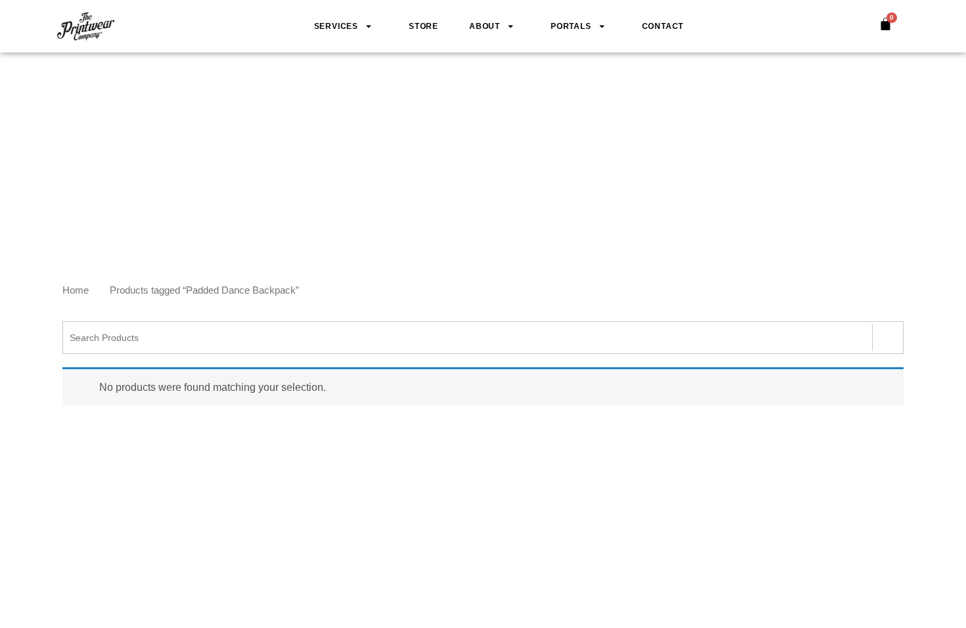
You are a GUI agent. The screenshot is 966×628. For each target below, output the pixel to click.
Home (75, 290)
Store (423, 26)
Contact (663, 26)
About (484, 26)
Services (336, 26)
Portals (571, 26)
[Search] (887, 338)
